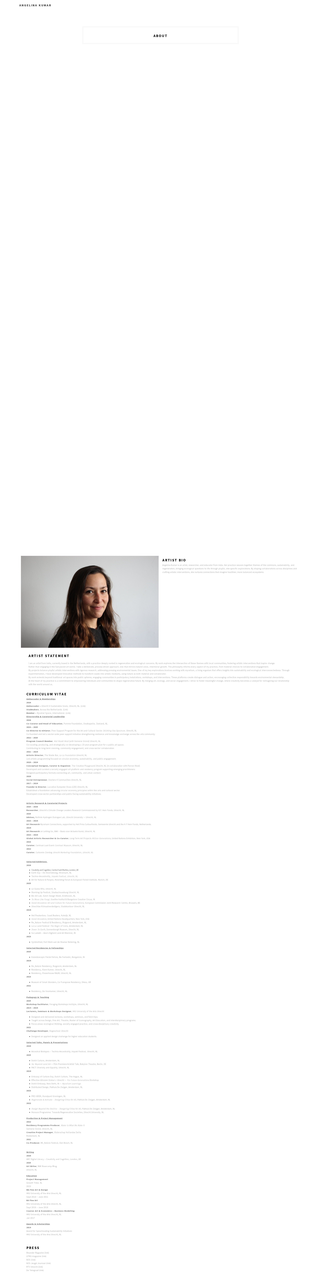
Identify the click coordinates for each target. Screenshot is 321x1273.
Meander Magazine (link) (37, 1252)
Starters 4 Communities (59, 780)
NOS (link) (31, 1259)
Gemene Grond (81, 741)
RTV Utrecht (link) (34, 1266)
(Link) (83, 706)
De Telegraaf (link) (35, 1270)
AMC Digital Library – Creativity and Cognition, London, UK (53, 1159)
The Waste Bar (51, 755)
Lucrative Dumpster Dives (59, 787)
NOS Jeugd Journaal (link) (38, 1263)
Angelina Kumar (35, 5)
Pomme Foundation (73, 723)
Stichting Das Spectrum (114, 730)
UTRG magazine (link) (36, 1256)
